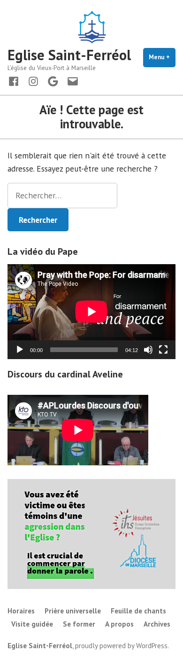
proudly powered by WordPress (121, 645)
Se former (79, 624)
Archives (157, 624)
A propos (119, 624)
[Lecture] (19, 349)
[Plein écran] (163, 349)
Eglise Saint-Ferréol (69, 55)
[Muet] (148, 349)
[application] (91, 311)
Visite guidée (32, 624)
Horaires (21, 610)
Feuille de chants (138, 610)
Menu (162, 57)
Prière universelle (73, 610)
